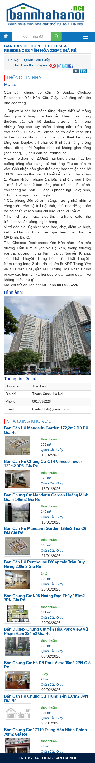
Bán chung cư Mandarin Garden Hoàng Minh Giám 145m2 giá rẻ (46, 497)
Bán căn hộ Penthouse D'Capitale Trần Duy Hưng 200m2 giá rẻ (44, 564)
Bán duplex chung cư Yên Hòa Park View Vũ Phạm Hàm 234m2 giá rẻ (46, 631)
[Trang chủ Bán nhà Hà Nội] (45, 14)
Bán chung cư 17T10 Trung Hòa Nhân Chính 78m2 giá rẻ (45, 731)
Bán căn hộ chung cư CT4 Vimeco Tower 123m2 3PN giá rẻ (43, 463)
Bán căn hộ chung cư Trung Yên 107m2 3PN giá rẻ (46, 698)
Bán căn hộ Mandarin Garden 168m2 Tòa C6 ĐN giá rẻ (45, 530)
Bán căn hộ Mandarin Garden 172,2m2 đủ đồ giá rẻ (46, 430)
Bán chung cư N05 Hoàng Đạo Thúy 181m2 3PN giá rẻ (44, 597)
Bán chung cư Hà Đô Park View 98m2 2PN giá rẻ (47, 664)
